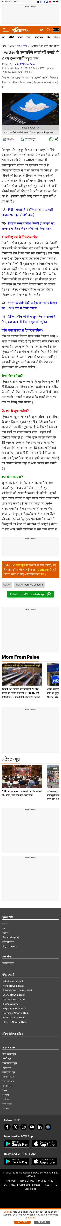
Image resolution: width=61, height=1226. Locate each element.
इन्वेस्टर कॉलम (8, 941)
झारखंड (5, 1108)
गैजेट (25, 45)
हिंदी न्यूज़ (20, 565)
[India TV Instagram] (23, 1127)
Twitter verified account (29, 584)
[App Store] (44, 1144)
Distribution (31, 1188)
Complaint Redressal (30, 1184)
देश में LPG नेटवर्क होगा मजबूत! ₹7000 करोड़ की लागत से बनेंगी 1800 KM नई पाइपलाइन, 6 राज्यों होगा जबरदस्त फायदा (21, 693)
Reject (42, 1222)
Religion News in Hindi (14, 1008)
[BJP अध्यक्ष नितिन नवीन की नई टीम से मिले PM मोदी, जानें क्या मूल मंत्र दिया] (22, 776)
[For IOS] (44, 1161)
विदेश (29, 37)
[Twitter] (15, 1127)
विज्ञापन (5, 932)
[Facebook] (7, 1127)
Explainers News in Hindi (15, 1013)
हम (3, 928)
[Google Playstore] (16, 1144)
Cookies (8, 1211)
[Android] (41, 1)
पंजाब (4, 1090)
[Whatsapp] (51, 139)
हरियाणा (5, 1094)
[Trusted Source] (28, 139)
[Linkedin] (40, 1127)
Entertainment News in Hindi (17, 990)
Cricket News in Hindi (13, 999)
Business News (10, 1003)
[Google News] (10, 139)
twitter (7, 584)
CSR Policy (9, 1184)
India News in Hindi (12, 981)
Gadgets (43, 569)
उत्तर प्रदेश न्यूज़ (9, 1054)
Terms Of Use (27, 1180)
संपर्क (4, 923)
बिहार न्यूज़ (6, 1067)
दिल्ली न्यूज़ (6, 1058)
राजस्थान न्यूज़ (8, 1081)
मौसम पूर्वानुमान (8, 963)
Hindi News (8, 45)
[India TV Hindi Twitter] (47, 1)
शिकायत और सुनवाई (10, 937)
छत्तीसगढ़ (6, 1099)
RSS (47, 1184)
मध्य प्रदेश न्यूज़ (8, 1072)
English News (9, 946)
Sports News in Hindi (13, 994)
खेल (48, 37)
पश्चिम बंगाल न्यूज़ (9, 1063)
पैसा (18, 45)
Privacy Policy (45, 1180)
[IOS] (38, 1)
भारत (20, 37)
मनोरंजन (39, 37)
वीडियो (11, 37)
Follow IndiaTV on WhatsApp (27, 594)
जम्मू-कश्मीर (7, 1103)
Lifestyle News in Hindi (14, 1022)
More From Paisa (20, 657)
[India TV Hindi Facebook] (44, 1)
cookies (31, 1217)
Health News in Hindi (13, 1017)
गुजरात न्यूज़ (7, 1085)
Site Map (11, 1180)
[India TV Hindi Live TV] (56, 30)
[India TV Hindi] (20, 30)
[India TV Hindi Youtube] (50, 1)
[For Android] (16, 1161)
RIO (55, 1184)
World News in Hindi (13, 985)
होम (3, 37)
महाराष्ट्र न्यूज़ (8, 1076)
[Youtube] (31, 1127)
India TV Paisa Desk (24, 64)
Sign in (56, 1)
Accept (22, 1222)
